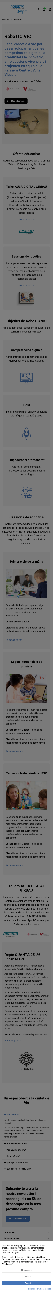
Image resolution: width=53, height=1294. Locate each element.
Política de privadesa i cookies (39, 1289)
